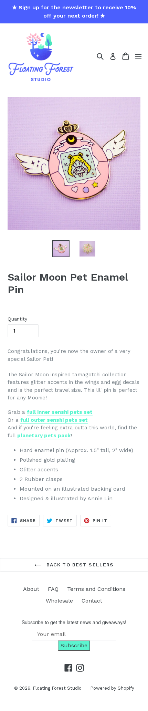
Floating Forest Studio (57, 688)
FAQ (53, 589)
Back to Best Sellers (79, 564)
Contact (92, 600)
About (31, 589)
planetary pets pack (44, 435)
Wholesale (59, 600)
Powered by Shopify (112, 688)
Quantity (17, 319)
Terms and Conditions (96, 589)
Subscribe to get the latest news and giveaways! (74, 622)
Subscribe (74, 645)
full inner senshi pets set (60, 412)
